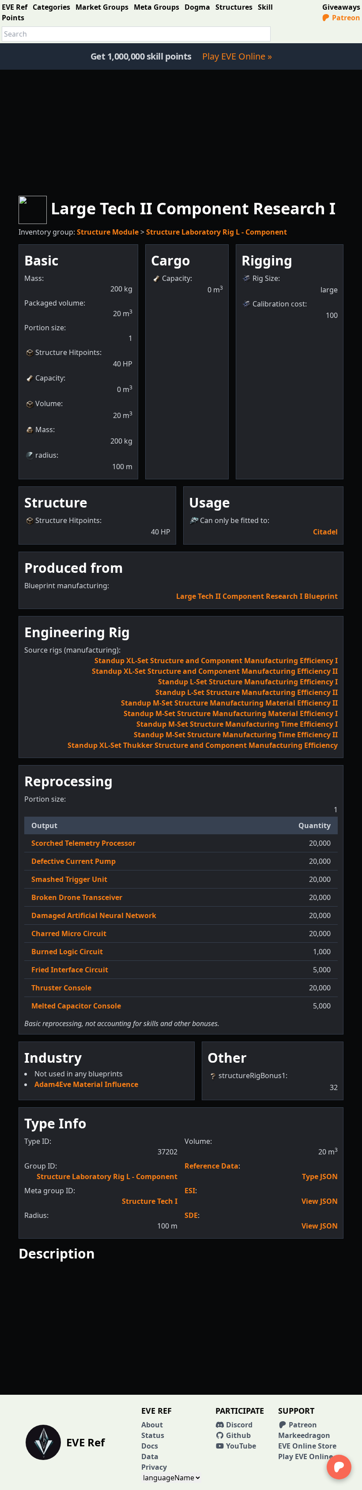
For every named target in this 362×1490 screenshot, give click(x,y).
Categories (51, 7)
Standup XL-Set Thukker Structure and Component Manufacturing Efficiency (203, 745)
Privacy (154, 1467)
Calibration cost (279, 304)
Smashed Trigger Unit (69, 879)
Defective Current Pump (73, 861)
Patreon (345, 17)
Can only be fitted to (234, 520)
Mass (44, 429)
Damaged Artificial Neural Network (93, 915)
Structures (234, 7)
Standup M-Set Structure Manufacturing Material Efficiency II (229, 703)
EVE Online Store (307, 1446)
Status (152, 1435)
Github (237, 1435)
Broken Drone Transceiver (76, 897)
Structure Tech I (149, 1201)
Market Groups (101, 7)
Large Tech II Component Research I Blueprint (257, 596)
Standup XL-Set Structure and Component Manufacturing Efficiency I (216, 660)
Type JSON (320, 1176)
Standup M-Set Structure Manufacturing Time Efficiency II (236, 734)
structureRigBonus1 (252, 1075)
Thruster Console (61, 988)
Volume (48, 403)
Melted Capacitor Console (76, 1006)
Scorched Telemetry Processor (83, 843)
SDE (191, 1215)
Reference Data (211, 1166)
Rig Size (265, 278)
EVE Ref (14, 7)
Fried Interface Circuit (69, 970)
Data (149, 1456)
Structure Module (108, 232)
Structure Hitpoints (67, 352)
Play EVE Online (305, 1456)
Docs (149, 1446)
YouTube (240, 1446)
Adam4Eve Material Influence (86, 1084)
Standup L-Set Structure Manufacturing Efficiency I (248, 682)
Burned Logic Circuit (67, 951)
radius (46, 455)
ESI (190, 1190)
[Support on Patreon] (339, 1467)
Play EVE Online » (237, 56)
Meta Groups (156, 7)
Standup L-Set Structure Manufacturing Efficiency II (246, 692)
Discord (238, 1425)
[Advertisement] (181, 131)
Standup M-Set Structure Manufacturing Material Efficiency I (231, 713)
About (152, 1425)
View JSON (320, 1201)
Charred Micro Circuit (68, 933)
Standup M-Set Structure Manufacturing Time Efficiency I (237, 724)
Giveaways (341, 7)
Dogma (197, 7)
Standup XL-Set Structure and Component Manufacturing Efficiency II (215, 671)
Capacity (49, 378)
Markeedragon (304, 1435)
